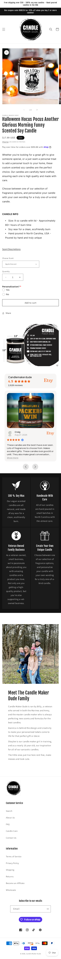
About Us (10, 817)
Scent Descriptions (11, 249)
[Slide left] (24, 110)
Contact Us (11, 837)
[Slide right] (37, 110)
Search (9, 811)
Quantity (6, 271)
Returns (9, 876)
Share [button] (8, 313)
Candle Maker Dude (33, 954)
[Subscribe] (47, 908)
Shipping (5, 142)
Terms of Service (13, 856)
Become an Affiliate (15, 883)
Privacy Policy (12, 863)
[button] (3, 29)
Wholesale (11, 890)
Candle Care (12, 831)
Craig (17, 432)
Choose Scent (8, 258)
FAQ (8, 824)
